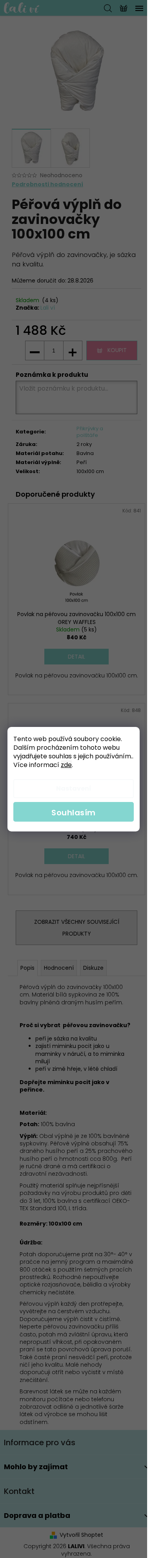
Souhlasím (73, 812)
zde (66, 764)
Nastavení (73, 788)
